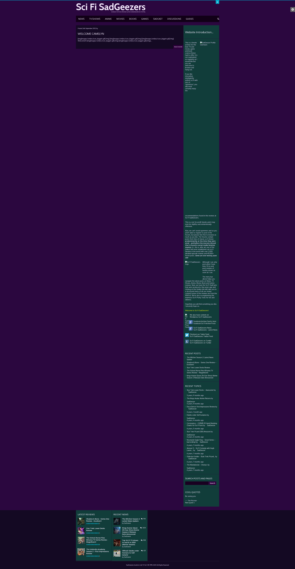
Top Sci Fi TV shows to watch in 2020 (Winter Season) (130, 542)
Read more (178, 47)
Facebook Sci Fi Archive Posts (204, 323)
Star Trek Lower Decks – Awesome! (200, 390)
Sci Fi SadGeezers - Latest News (205, 330)
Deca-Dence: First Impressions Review (201, 407)
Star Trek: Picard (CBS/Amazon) (199, 432)
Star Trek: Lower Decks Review (198, 368)
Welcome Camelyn (91, 33)
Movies (120, 19)
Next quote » (190, 503)
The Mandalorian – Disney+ (197, 465)
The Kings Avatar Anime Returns (199, 398)
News (81, 19)
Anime (108, 19)
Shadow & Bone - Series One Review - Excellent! (97, 520)
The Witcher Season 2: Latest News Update (131, 520)
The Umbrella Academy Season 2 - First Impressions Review (97, 551)
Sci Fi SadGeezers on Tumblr (200, 343)
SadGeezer (127, 523)
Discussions (174, 19)
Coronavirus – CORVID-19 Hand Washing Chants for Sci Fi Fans (202, 424)
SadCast (158, 19)
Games (145, 19)
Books (133, 19)
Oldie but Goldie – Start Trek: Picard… (201, 456)
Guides (189, 19)
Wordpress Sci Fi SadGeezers (200, 317)
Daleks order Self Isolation (197, 415)
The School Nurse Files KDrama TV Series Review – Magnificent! (200, 372)
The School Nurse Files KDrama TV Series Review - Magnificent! (97, 540)
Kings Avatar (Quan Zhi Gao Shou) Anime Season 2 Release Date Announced (202, 377)
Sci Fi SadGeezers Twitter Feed (201, 336)
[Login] (217, 2)
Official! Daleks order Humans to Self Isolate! (130, 553)
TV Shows (94, 19)
